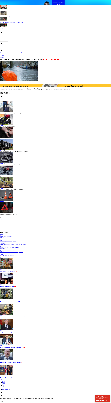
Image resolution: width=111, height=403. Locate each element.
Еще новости (2, 257)
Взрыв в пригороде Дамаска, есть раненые (6, 236)
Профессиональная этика (6, 55)
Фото (22, 52)
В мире (20, 52)
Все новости (2, 52)
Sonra (106, 400)
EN (2, 38)
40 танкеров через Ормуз (4, 239)
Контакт (3, 388)
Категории (2, 57)
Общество (8, 52)
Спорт (18, 52)
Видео (24, 52)
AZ (2, 43)
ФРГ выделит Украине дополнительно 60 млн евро (8, 250)
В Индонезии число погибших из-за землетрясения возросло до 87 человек (11, 252)
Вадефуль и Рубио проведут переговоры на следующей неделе (9, 253)
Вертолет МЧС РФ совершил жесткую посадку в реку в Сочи (9, 242)
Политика (5, 52)
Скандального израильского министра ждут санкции (8, 241)
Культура (11, 52)
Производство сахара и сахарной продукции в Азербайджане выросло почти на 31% (12, 244)
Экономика (15, 52)
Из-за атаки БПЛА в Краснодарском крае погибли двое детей (9, 247)
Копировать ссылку (5, 98)
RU (2, 39)
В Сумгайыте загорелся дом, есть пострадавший (7, 255)
